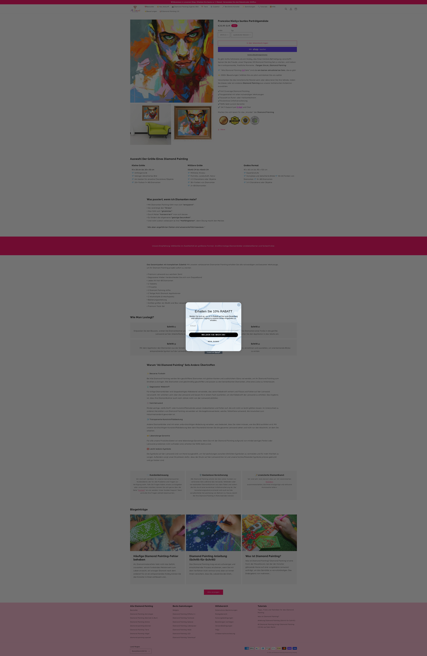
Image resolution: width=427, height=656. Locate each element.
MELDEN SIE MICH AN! (213, 335)
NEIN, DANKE (213, 341)
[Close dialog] (239, 304)
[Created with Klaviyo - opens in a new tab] (213, 352)
